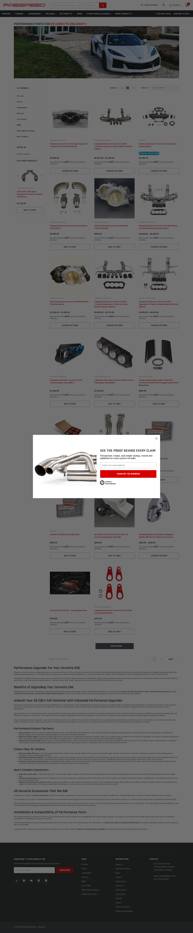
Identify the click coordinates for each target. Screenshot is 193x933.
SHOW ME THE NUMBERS (128, 473)
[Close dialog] (156, 438)
